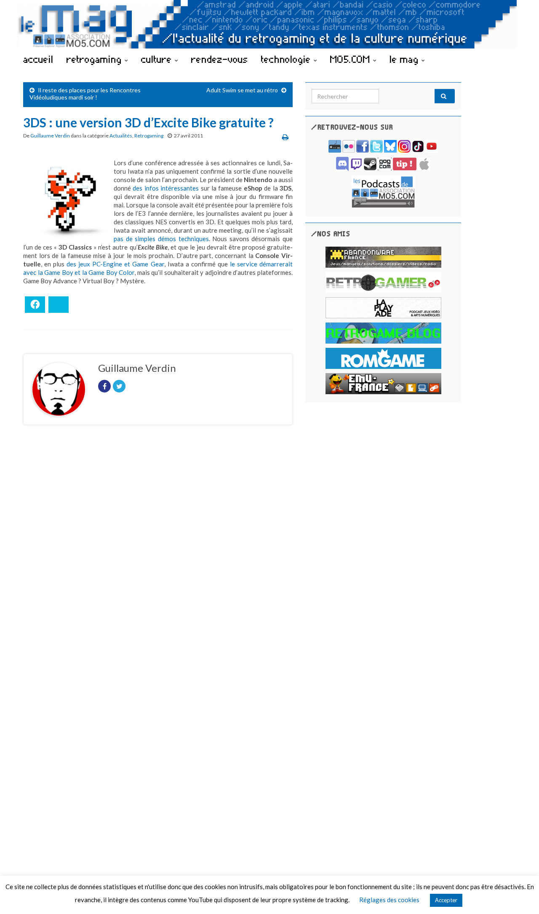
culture (158, 59)
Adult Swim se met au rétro (242, 90)
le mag (406, 59)
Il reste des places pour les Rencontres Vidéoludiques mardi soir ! (85, 93)
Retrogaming (148, 135)
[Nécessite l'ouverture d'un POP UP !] (383, 191)
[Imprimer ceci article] (285, 137)
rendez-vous (219, 59)
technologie (287, 59)
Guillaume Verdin (50, 135)
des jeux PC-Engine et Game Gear (115, 264)
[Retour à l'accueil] (269, 24)
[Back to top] (520, 895)
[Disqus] (158, 547)
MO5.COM (351, 59)
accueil (38, 59)
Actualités (120, 135)
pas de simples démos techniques (161, 238)
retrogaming (96, 59)
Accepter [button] (446, 900)
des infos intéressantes (166, 188)
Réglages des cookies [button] (389, 899)
